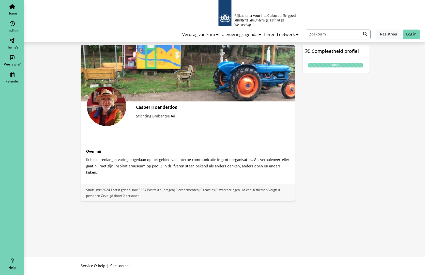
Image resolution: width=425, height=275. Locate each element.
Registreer (388, 34)
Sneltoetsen (120, 265)
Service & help (93, 265)
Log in (411, 34)
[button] (200, 34)
